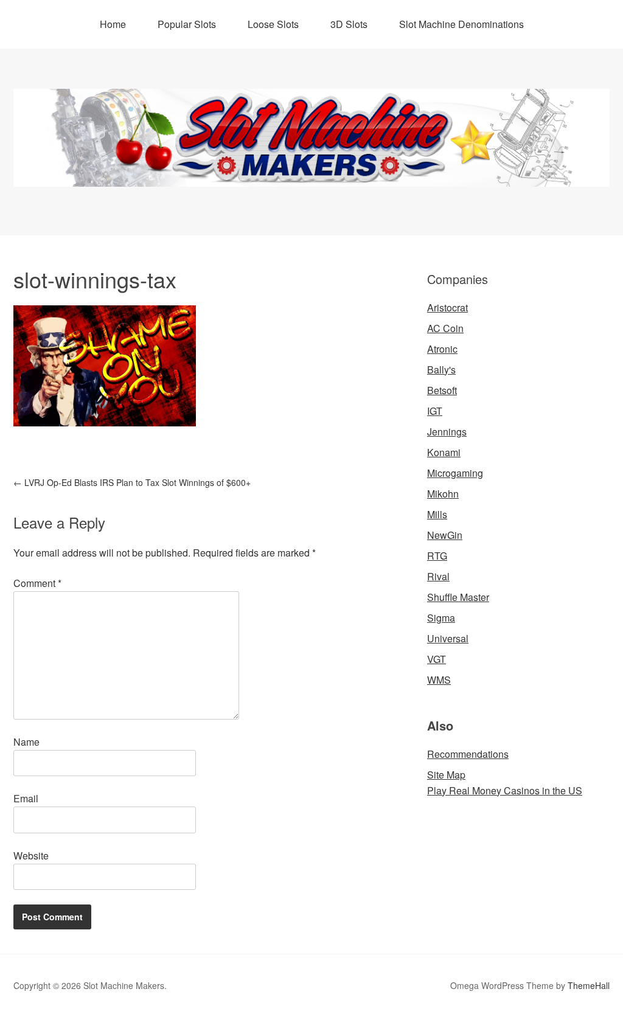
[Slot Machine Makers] (311, 175)
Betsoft (442, 390)
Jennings (447, 432)
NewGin (444, 535)
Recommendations (468, 754)
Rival (438, 576)
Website (31, 856)
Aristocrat (447, 307)
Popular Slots (187, 24)
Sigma (441, 618)
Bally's (441, 370)
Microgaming (455, 473)
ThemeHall (589, 985)
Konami (444, 452)
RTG (437, 556)
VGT (436, 659)
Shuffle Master (458, 597)
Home (113, 24)
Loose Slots (273, 24)
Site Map (446, 775)
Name (26, 742)
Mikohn (443, 494)
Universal (447, 638)
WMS (439, 680)
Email (25, 798)
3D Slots (348, 24)
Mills (437, 514)
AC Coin (445, 328)
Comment (37, 583)
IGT (434, 411)
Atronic (442, 349)
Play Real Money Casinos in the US (504, 790)
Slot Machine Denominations (461, 24)
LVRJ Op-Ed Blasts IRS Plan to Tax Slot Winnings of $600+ (132, 482)
